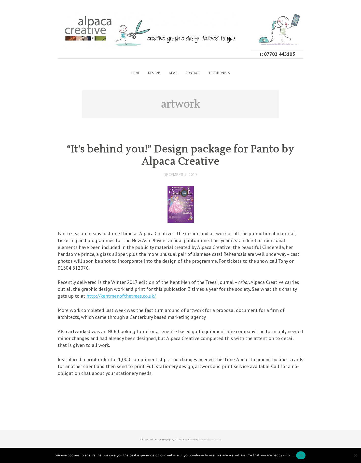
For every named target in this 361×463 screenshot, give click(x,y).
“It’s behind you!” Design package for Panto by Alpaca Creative (180, 155)
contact (193, 73)
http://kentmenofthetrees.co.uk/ (121, 296)
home (135, 73)
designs (154, 73)
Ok (301, 455)
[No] (354, 455)
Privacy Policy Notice (209, 439)
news (173, 73)
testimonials (219, 73)
